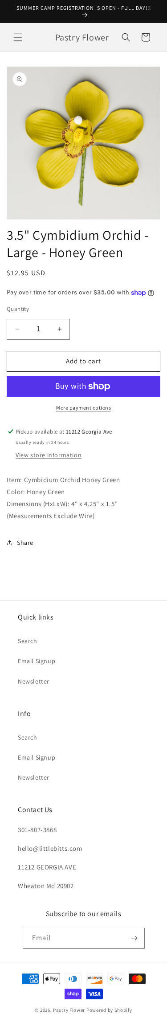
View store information (48, 455)
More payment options (83, 407)
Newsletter (33, 681)
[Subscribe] (134, 938)
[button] (18, 37)
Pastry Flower (69, 1010)
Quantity (18, 309)
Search (27, 641)
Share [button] (25, 543)
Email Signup (36, 661)
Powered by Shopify (109, 1010)
